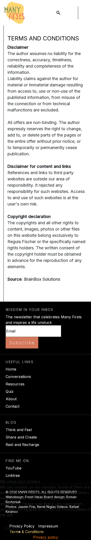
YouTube (13, 468)
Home (11, 369)
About (11, 399)
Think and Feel (19, 429)
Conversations (18, 376)
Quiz (10, 391)
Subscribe (22, 342)
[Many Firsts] (14, 12)
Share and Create (21, 437)
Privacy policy (45, 537)
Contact (12, 406)
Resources (15, 384)
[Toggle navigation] (71, 12)
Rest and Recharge (22, 444)
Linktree (13, 475)
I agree (11, 528)
